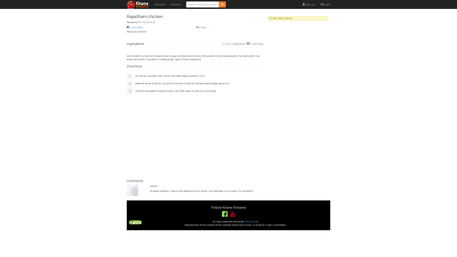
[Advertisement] (194, 135)
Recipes (160, 4)
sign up (310, 4)
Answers (175, 4)
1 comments (136, 27)
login (326, 4)
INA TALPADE (145, 22)
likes (203, 27)
